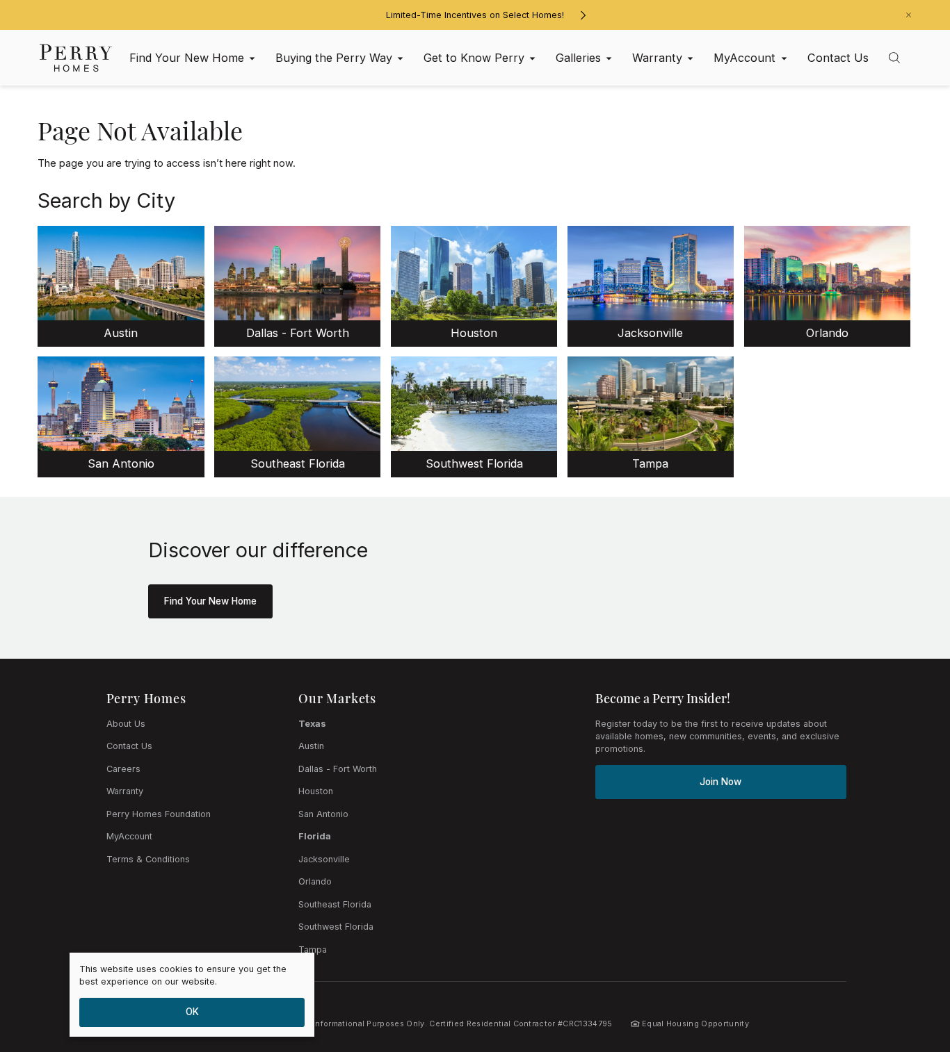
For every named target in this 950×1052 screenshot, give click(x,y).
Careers (123, 769)
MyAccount (129, 836)
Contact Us (129, 746)
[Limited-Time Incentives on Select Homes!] (583, 15)
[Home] (76, 57)
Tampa (312, 949)
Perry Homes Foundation (158, 814)
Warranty (124, 791)
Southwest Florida (335, 926)
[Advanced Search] (894, 57)
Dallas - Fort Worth (337, 769)
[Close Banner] (908, 15)
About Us (125, 723)
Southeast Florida (334, 904)
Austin (311, 746)
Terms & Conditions (148, 859)
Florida (314, 836)
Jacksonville (324, 859)
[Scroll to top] (908, 965)
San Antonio (323, 814)
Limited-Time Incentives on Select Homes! (475, 15)
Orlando (315, 881)
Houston (315, 791)
